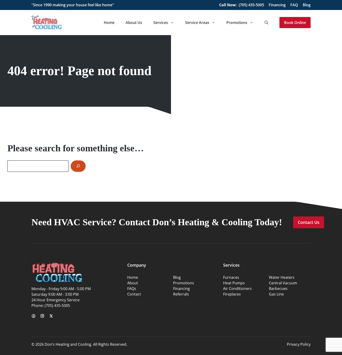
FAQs (131, 288)
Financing (277, 4)
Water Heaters (282, 277)
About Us (134, 22)
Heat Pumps (234, 282)
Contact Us (308, 222)
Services (160, 22)
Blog (307, 4)
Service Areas (197, 22)
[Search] (78, 166)
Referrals (181, 294)
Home (109, 22)
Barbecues (278, 288)
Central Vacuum (283, 282)
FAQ (294, 4)
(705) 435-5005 (251, 4)
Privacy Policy (299, 344)
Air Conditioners (237, 288)
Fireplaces (232, 294)
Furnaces (231, 277)
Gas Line (276, 294)
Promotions (236, 22)
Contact (134, 294)
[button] (266, 23)
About (132, 282)
